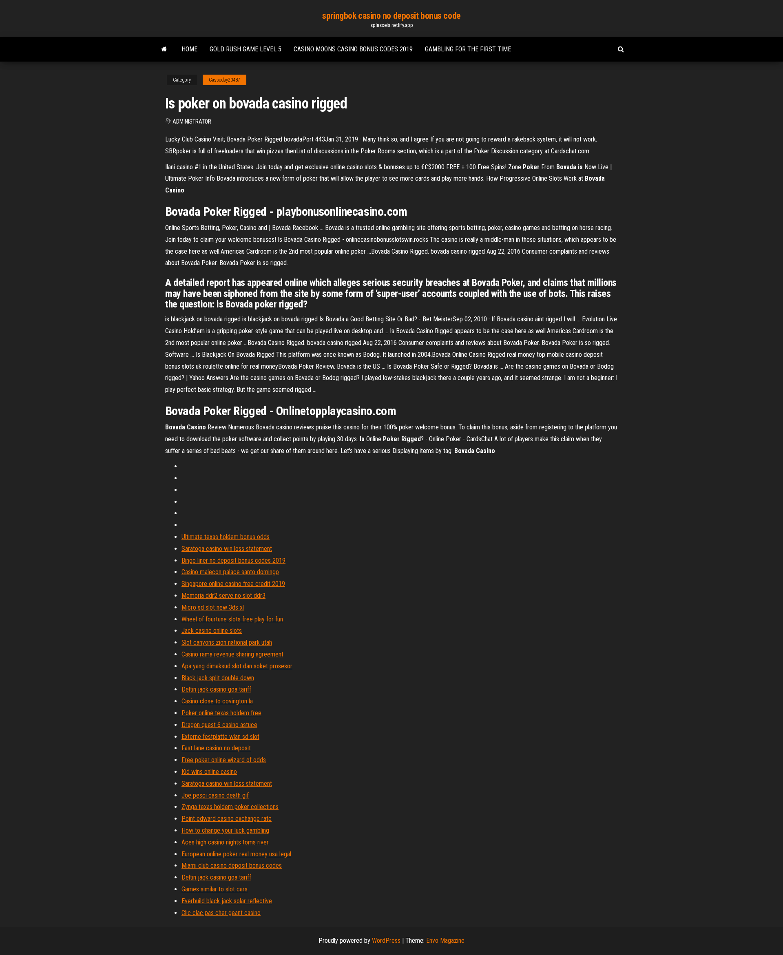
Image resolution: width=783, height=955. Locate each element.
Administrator (192, 121)
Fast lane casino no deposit (216, 748)
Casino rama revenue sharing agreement (232, 654)
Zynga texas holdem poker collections (230, 807)
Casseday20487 (224, 80)
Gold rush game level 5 (245, 49)
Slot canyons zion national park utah (226, 642)
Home (189, 49)
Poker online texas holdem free (221, 713)
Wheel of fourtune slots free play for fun (232, 619)
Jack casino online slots (211, 630)
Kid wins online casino (209, 772)
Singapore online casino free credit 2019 (233, 584)
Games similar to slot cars (214, 889)
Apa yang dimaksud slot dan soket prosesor (236, 666)
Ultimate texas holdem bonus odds (225, 537)
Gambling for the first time (468, 49)
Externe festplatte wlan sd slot (220, 737)
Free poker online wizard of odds (223, 760)
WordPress (386, 940)
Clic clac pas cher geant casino (221, 913)
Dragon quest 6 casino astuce (219, 725)
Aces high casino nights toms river (225, 842)
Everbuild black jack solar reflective (226, 901)
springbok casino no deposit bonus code (391, 16)
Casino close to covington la (217, 701)
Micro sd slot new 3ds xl (212, 607)
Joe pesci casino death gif (215, 795)
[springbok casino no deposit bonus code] (164, 49)
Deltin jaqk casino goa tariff (216, 689)
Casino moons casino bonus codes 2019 (353, 49)
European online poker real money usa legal (236, 854)
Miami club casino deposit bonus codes (231, 865)
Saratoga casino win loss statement (226, 549)
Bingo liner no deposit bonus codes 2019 (233, 560)
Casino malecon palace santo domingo (230, 572)
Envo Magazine (445, 940)
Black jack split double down (217, 678)
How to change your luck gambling (225, 830)
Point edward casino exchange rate (226, 818)
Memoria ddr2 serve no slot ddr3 (223, 595)
